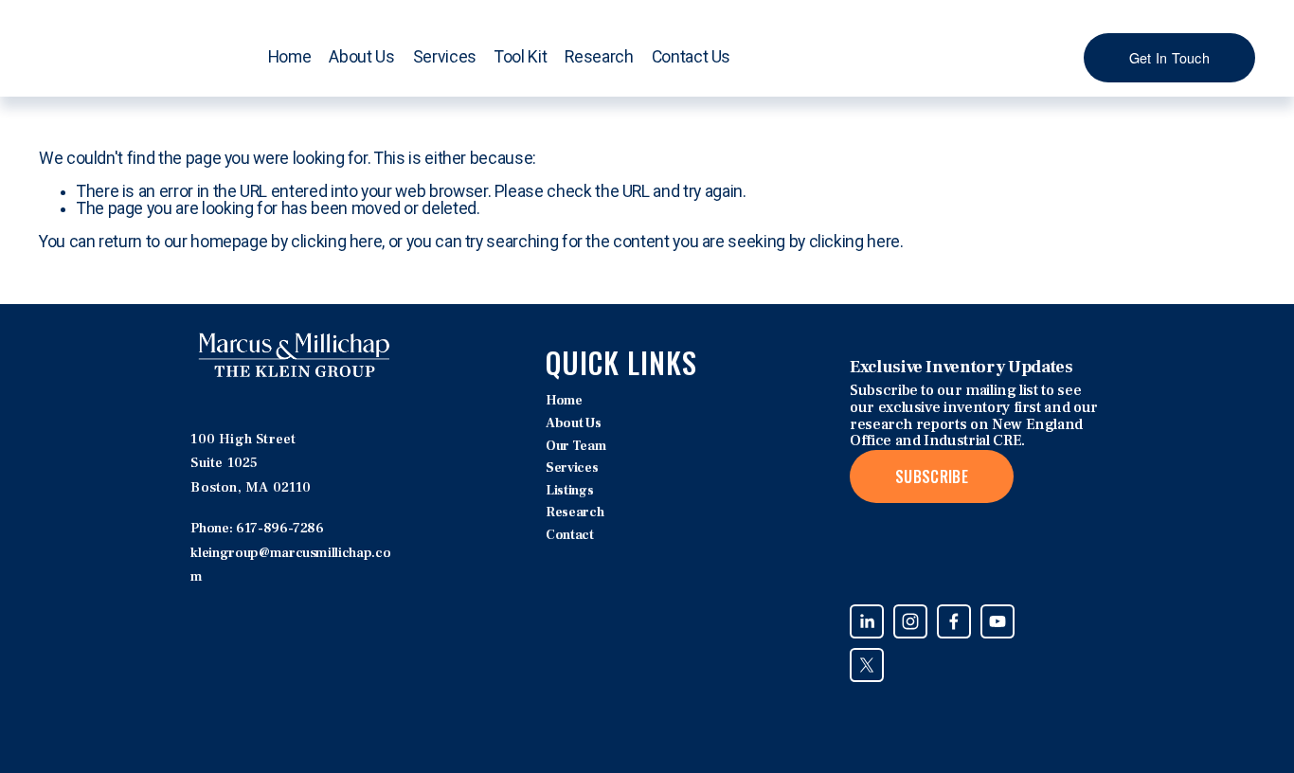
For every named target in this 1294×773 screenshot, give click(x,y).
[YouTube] (997, 621)
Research (599, 56)
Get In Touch (1169, 57)
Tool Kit (520, 56)
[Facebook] (954, 621)
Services (444, 56)
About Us (573, 424)
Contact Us (691, 56)
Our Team (575, 447)
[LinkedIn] (867, 621)
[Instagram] (910, 621)
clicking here (336, 241)
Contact (570, 536)
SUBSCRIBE (931, 476)
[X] (867, 665)
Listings (569, 491)
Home (290, 56)
